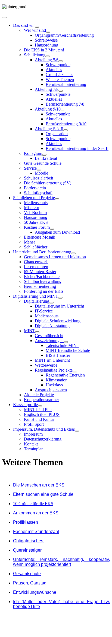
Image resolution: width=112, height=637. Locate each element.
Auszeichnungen (49, 340)
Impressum (33, 434)
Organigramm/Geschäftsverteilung (64, 35)
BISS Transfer (58, 355)
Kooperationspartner (41, 399)
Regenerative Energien (65, 375)
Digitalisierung (36, 301)
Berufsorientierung (40, 286)
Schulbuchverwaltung (42, 281)
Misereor (31, 207)
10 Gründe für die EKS (33, 503)
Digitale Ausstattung (52, 325)
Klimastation (56, 380)
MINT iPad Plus (38, 409)
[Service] (39, 169)
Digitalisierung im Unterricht (59, 306)
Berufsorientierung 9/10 (66, 123)
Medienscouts (36, 202)
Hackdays (54, 385)
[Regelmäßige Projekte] (75, 371)
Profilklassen (25, 522)
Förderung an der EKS (43, 291)
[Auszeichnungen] (66, 342)
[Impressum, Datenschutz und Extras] (77, 431)
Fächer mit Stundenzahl (36, 531)
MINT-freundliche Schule (68, 350)
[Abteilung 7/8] (60, 91)
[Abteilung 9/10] (63, 110)
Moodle (41, 173)
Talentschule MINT (62, 345)
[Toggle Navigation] (4, 17)
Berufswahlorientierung (66, 84)
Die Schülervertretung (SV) (47, 183)
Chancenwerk (36, 261)
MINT (29, 330)
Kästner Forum (37, 227)
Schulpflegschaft (38, 192)
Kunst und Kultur (39, 419)
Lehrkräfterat (46, 158)
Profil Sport (34, 424)
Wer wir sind (35, 30)
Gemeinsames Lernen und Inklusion (55, 256)
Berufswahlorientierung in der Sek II (77, 148)
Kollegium (33, 153)
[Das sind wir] (37, 27)
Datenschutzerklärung (42, 439)
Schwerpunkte (58, 64)
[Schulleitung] (47, 56)
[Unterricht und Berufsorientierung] (73, 253)
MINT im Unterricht (52, 360)
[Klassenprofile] (40, 406)
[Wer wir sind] (48, 32)
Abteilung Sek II (49, 128)
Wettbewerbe (46, 365)
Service (30, 168)
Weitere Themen (60, 79)
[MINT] (37, 332)
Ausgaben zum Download (57, 232)
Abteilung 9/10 (48, 109)
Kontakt (31, 444)
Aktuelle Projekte (39, 394)
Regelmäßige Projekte (54, 370)
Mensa (29, 242)
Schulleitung (34, 55)
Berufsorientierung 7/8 (65, 104)
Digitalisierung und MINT (35, 296)
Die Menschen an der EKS (38, 485)
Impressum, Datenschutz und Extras (44, 429)
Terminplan (33, 449)
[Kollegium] (44, 155)
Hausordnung (46, 45)
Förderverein (35, 188)
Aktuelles (54, 69)
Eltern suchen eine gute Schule (43, 494)
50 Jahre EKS (36, 222)
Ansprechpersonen (51, 389)
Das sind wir (24, 25)
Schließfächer (35, 247)
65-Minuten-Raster (40, 271)
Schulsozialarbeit (38, 178)
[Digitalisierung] (51, 302)
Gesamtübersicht (49, 335)
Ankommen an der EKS (35, 513)
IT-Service (44, 311)
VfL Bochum (35, 212)
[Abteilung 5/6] (60, 61)
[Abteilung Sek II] (65, 130)
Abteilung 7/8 (46, 89)
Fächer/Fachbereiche (42, 276)
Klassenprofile (25, 404)
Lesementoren (36, 266)
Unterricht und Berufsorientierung (42, 252)
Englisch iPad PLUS (42, 414)
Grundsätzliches (59, 74)
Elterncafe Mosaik (39, 237)
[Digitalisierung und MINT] (60, 298)
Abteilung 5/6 (46, 59)
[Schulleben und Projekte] (57, 199)
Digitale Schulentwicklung (57, 321)
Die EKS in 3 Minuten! (44, 50)
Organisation (57, 133)
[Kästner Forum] (52, 229)
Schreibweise (46, 40)
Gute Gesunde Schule (42, 163)
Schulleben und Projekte (34, 197)
